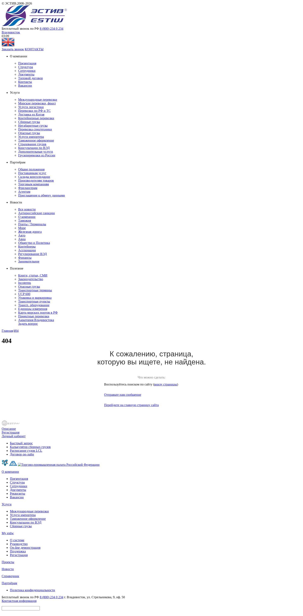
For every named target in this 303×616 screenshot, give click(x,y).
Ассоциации (27, 250)
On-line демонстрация (25, 547)
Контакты (25, 82)
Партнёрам (9, 583)
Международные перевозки (37, 99)
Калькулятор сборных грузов (30, 447)
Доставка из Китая (31, 114)
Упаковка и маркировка (35, 297)
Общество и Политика (34, 243)
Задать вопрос (28, 323)
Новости (8, 569)
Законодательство (30, 279)
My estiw (8, 533)
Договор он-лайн (22, 454)
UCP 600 (24, 294)
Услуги (7, 504)
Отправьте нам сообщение (122, 394)
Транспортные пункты (34, 301)
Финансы (25, 257)
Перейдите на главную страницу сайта (131, 405)
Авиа (22, 239)
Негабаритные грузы (33, 125)
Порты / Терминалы (32, 224)
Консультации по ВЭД (34, 148)
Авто (21, 235)
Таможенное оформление (36, 140)
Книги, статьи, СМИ (32, 275)
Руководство (19, 544)
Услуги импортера (31, 136)
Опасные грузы (29, 133)
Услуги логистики (31, 107)
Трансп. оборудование (33, 305)
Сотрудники (26, 70)
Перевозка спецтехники (35, 129)
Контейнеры (27, 246)
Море (22, 228)
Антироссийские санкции (36, 213)
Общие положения (31, 169)
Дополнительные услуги (35, 151)
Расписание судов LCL (26, 450)
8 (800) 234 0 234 (51, 28)
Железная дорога (30, 231)
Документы (26, 74)
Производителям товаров (36, 180)
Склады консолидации (34, 177)
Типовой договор (30, 78)
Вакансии (25, 85)
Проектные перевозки (33, 316)
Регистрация (10, 432)
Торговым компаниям (33, 184)
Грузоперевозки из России (36, 155)
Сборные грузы (29, 122)
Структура (25, 67)
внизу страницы (165, 384)
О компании (26, 217)
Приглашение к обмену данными (41, 195)
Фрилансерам (27, 188)
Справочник (10, 576)
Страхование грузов (32, 144)
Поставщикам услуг (32, 173)
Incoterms (24, 283)
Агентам (24, 191)
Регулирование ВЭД (32, 254)
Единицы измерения (32, 309)
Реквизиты (17, 493)
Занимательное (28, 261)
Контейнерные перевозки (36, 118)
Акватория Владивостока (36, 320)
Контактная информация (19, 601)
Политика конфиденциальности (32, 590)
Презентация (27, 63)
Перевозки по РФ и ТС (34, 110)
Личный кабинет (14, 436)
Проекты (8, 562)
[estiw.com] (8, 45)
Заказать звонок (13, 49)
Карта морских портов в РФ (38, 312)
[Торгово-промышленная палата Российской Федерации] (59, 464)
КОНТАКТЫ (34, 49)
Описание (9, 428)
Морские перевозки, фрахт (37, 103)
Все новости (27, 209)
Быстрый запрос (21, 443)
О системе (17, 540)
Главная (7, 330)
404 (16, 330)
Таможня (24, 220)
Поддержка (18, 551)
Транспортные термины (35, 290)
